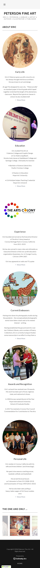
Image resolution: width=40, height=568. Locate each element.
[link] (20, 13)
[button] (4, 4)
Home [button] (20, 563)
